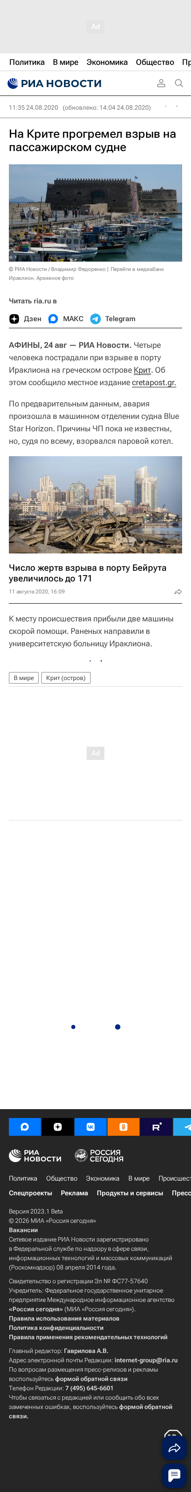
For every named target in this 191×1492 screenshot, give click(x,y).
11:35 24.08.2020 (33, 107)
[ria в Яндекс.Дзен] (58, 1127)
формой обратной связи (91, 1378)
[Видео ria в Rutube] (156, 1127)
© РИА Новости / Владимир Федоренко (57, 269)
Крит (142, 369)
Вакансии (23, 1229)
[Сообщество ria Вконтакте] (91, 1127)
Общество (61, 1178)
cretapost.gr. (154, 382)
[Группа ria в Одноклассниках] (123, 1127)
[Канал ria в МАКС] (25, 1127)
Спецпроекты (30, 1193)
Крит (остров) (66, 677)
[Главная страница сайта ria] (53, 83)
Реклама (74, 1193)
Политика (23, 1178)
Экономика (102, 1178)
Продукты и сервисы (130, 1193)
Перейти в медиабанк (137, 269)
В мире (24, 677)
